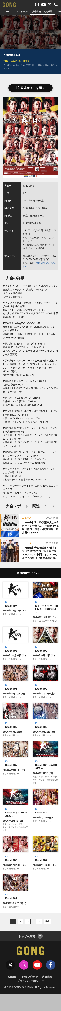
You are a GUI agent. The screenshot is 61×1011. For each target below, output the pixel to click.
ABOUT (13, 976)
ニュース (7, 11)
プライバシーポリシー (30, 980)
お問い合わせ (30, 976)
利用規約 (47, 976)
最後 (47, 921)
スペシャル (21, 11)
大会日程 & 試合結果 (42, 11)
